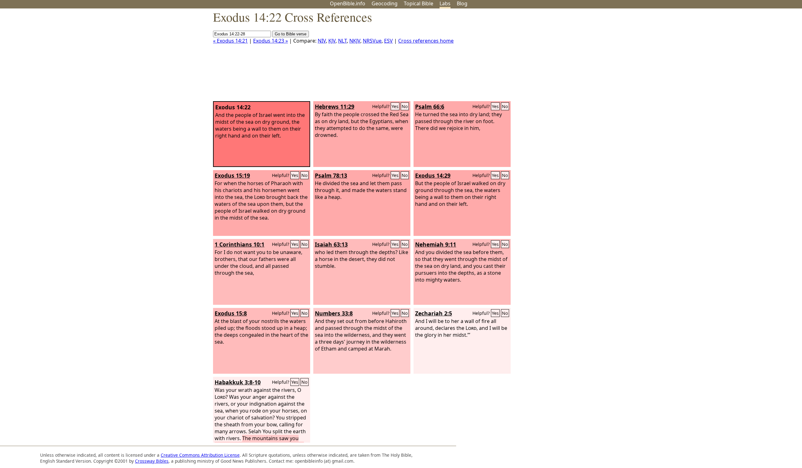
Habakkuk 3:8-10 (238, 382)
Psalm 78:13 (331, 175)
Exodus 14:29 (432, 175)
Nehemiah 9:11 (435, 244)
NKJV (354, 40)
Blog (462, 3)
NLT (342, 40)
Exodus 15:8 (231, 313)
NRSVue (372, 40)
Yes (395, 106)
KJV (332, 40)
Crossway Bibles (152, 461)
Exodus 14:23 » (270, 40)
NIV (322, 40)
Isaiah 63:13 (331, 244)
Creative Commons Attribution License (200, 455)
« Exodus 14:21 (230, 40)
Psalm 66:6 (429, 106)
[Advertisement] (738, 57)
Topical (418, 3)
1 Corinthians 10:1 (239, 244)
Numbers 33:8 (334, 313)
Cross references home (426, 40)
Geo (385, 3)
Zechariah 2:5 (433, 313)
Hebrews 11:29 (334, 106)
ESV (388, 40)
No (405, 106)
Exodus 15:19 (232, 175)
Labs (445, 3)
